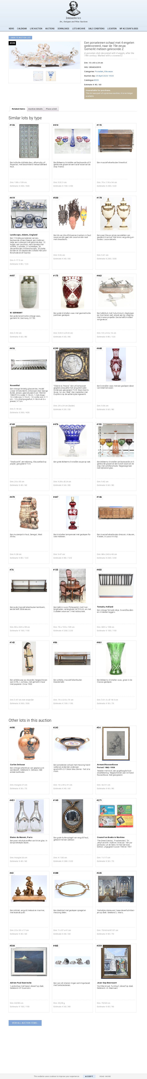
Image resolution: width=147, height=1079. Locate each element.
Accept (89, 1076)
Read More (105, 1076)
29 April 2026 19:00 (105, 76)
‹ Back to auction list (20, 38)
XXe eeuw (108, 71)
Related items (18, 109)
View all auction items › (25, 1023)
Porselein (99, 71)
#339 (96, 80)
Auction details (35, 109)
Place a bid (51, 109)
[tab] (18, 108)
